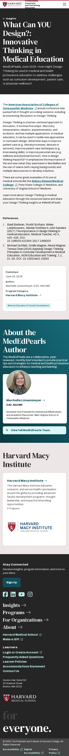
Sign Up (11, 582)
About (9, 627)
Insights (11, 18)
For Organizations (22, 619)
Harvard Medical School (20, 634)
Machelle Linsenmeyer (23, 400)
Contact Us (11, 671)
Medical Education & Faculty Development (28, 305)
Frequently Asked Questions (23, 657)
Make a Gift (11, 639)
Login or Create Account (20, 652)
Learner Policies (15, 661)
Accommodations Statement (24, 666)
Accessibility (11, 749)
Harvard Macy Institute (22, 295)
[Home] (12, 4)
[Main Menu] (64, 4)
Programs (14, 612)
